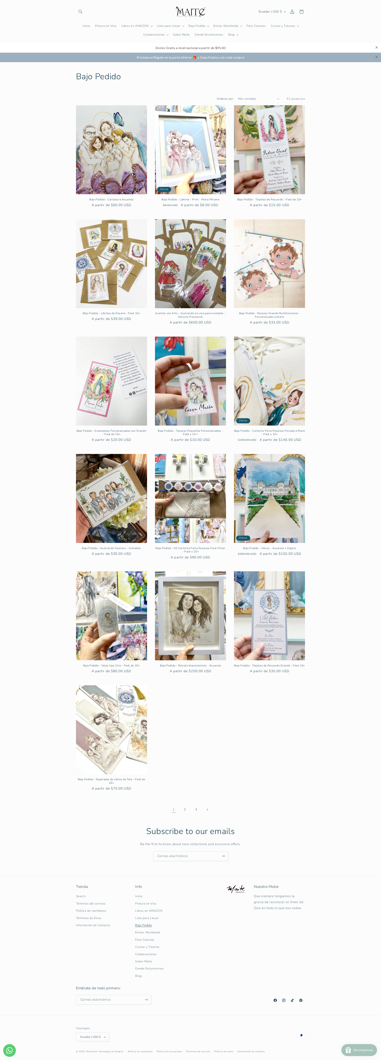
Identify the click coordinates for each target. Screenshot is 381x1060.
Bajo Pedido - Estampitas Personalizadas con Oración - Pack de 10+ (111, 432)
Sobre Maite (143, 961)
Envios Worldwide (147, 932)
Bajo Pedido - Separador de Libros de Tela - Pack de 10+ (111, 781)
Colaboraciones (146, 954)
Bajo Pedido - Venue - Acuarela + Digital (269, 548)
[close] (376, 47)
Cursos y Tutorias (147, 947)
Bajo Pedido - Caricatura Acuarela (111, 199)
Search (81, 896)
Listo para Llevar (147, 918)
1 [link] (174, 809)
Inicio (138, 896)
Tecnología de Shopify (111, 1051)
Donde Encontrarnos (149, 968)
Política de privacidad (169, 1051)
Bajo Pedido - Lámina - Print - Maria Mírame (190, 199)
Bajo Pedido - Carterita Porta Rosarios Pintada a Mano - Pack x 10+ (269, 432)
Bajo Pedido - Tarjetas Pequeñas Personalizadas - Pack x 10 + (190, 432)
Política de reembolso (91, 911)
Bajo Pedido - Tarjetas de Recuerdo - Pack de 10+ (269, 199)
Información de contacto (251, 1051)
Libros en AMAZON (149, 911)
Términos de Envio (88, 918)
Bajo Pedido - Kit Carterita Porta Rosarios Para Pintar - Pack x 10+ (190, 550)
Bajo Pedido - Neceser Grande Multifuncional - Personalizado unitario (269, 315)
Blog (138, 976)
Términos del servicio (90, 904)
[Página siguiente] (207, 809)
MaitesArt (92, 1051)
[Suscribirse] (223, 856)
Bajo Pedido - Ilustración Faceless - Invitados (111, 548)
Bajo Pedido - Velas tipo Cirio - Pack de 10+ (111, 665)
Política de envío (223, 1051)
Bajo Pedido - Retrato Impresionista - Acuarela (190, 665)
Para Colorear (144, 940)
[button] (80, 11)
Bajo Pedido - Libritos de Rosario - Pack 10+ (111, 313)
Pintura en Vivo (145, 904)
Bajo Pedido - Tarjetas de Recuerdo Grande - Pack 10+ (269, 665)
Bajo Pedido (143, 925)
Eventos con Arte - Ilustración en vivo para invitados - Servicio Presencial (190, 315)
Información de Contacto (93, 925)
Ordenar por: (225, 99)
